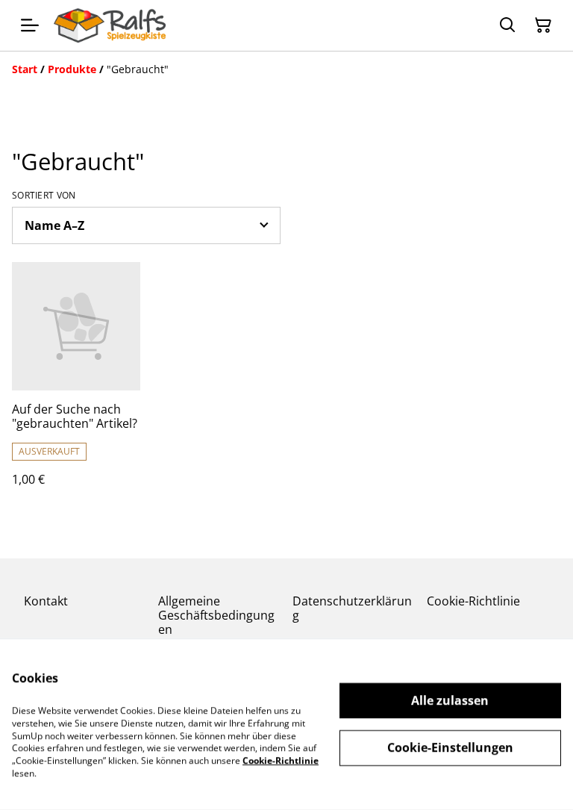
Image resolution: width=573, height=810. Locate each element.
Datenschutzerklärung (352, 608)
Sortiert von (44, 195)
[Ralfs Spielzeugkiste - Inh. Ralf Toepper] (110, 25)
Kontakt (46, 601)
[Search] (507, 25)
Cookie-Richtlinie (473, 601)
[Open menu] (30, 25)
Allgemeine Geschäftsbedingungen (216, 615)
